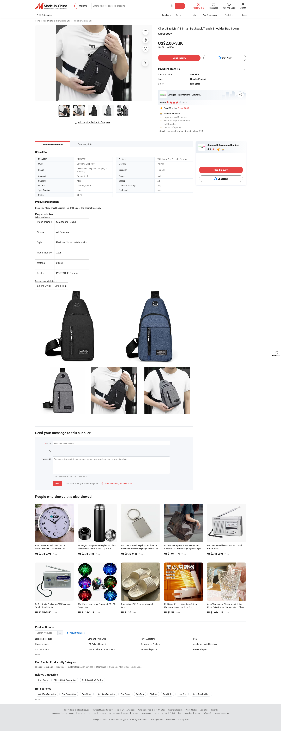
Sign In (163, 130)
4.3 (209, 149)
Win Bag (140, 694)
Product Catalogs (76, 632)
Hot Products (69, 710)
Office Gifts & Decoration (65, 680)
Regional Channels (175, 710)
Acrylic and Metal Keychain (205, 644)
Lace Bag (182, 694)
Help (194, 15)
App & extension (210, 15)
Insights (214, 710)
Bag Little (167, 694)
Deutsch (135, 713)
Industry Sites (159, 710)
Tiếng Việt (207, 713)
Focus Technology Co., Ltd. (121, 719)
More (37, 699)
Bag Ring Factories (106, 694)
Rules (243, 15)
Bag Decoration (69, 694)
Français (102, 713)
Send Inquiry (179, 57)
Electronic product (43, 638)
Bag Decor (125, 694)
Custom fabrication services (100, 649)
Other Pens (42, 680)
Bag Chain (86, 694)
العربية (156, 713)
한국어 (164, 713)
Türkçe (197, 713)
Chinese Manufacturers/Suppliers (105, 710)
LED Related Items (96, 644)
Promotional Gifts (63, 21)
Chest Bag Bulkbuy (201, 694)
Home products (42, 644)
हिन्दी (179, 713)
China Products (83, 710)
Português (92, 713)
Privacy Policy (184, 719)
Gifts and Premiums (97, 638)
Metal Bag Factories (46, 694)
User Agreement (157, 719)
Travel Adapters (147, 638)
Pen (195, 638)
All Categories (45, 15)
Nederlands (146, 713)
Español (81, 713)
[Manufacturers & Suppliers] (51, 6)
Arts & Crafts (48, 21)
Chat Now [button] (226, 57)
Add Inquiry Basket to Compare (94, 122)
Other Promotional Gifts (83, 21)
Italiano (126, 713)
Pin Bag (153, 694)
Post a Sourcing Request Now (116, 483)
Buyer (178, 15)
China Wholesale (128, 710)
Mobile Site (204, 710)
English (72, 713)
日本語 (172, 713)
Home (37, 21)
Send (57, 483)
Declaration (170, 719)
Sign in (243, 7)
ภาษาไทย (188, 713)
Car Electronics (42, 649)
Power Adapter (200, 649)
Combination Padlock (150, 644)
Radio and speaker (148, 649)
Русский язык (114, 713)
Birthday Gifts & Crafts (92, 680)
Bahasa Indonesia (222, 713)
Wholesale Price (144, 710)
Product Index (191, 710)
